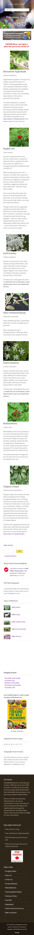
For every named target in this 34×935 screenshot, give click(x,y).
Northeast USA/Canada (12, 678)
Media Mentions (10, 888)
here (12, 593)
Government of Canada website (13, 119)
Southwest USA (10, 687)
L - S (15, 744)
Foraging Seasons (10, 673)
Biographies (9, 904)
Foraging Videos (10, 871)
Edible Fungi (16, 614)
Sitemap (17, 932)
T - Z (20, 744)
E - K (10, 744)
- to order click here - (17, 731)
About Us (8, 875)
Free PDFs (8, 900)
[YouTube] (19, 24)
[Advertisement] (15, 656)
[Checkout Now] (24, 24)
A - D (5, 744)
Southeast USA (10, 680)
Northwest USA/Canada (13, 685)
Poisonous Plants (11, 896)
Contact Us (9, 879)
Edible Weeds (16, 607)
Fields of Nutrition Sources (14, 908)
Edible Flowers (16, 636)
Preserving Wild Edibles (13, 892)
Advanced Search (10, 556)
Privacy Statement (11, 884)
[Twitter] (14, 24)
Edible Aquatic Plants (18, 622)
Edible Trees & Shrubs (19, 629)
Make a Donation (11, 913)
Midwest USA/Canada (12, 683)
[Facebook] (10, 24)
